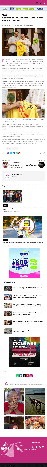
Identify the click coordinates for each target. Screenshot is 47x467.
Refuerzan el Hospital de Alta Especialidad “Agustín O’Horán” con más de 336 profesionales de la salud (27, 305)
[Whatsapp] (17, 375)
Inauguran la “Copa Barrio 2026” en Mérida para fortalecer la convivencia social (23, 208)
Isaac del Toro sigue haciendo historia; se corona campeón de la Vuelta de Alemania (23, 243)
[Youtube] (27, 375)
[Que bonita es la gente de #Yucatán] (14, 401)
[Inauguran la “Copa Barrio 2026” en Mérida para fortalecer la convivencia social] (12, 197)
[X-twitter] (24, 375)
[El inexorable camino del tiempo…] (35, 401)
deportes (8, 148)
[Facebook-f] (36, 447)
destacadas (15, 148)
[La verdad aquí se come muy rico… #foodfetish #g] (35, 429)
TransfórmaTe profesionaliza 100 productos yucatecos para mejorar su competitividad (28, 313)
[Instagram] (31, 375)
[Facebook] (20, 375)
